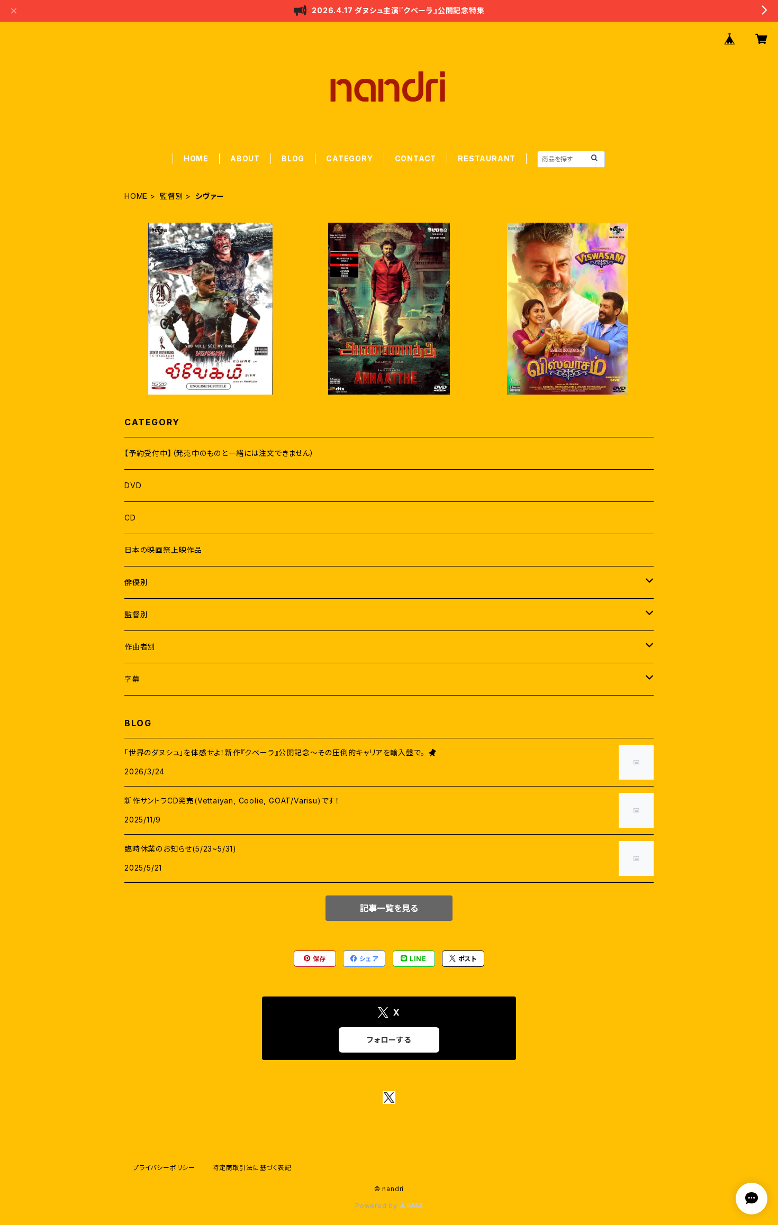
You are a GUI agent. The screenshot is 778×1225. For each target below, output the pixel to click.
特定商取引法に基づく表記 (252, 1168)
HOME (196, 158)
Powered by (377, 1206)
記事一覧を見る (389, 908)
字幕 (132, 678)
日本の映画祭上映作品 (163, 549)
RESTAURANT (486, 158)
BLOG (293, 158)
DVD (132, 485)
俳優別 (136, 582)
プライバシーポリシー (164, 1168)
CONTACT (416, 158)
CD (130, 517)
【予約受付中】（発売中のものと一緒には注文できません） (219, 453)
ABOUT (245, 158)
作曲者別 (140, 646)
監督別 (171, 195)
